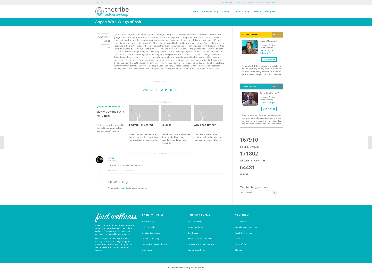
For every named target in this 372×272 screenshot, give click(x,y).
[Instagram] (107, 2)
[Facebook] (102, 2)
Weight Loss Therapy (197, 250)
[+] (111, 106)
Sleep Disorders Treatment (200, 238)
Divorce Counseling (150, 238)
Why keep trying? (205, 125)
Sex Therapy (193, 233)
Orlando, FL (265, 53)
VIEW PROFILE (269, 59)
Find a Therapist (265, 2)
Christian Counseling (151, 233)
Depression (104, 44)
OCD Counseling (195, 221)
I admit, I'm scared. (141, 125)
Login (258, 11)
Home (195, 11)
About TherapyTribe (243, 233)
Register (271, 11)
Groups (237, 11)
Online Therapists (247, 2)
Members (226, 11)
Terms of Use (240, 244)
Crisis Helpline (241, 221)
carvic (111, 158)
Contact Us (239, 238)
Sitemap (238, 250)
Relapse (166, 125)
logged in (124, 188)
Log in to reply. (115, 170)
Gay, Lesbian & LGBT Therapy (155, 244)
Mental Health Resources (246, 227)
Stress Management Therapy (201, 244)
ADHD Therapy (148, 221)
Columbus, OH (266, 50)
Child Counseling (149, 227)
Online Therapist (268, 102)
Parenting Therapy (196, 227)
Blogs (247, 11)
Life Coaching (147, 250)
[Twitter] (97, 2)
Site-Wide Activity (210, 11)
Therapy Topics (227, 2)
